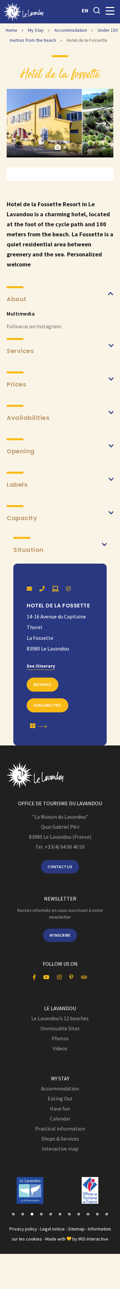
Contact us (60, 866)
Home (11, 30)
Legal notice (52, 1229)
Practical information (60, 1128)
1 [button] (13, 1214)
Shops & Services (60, 1138)
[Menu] (110, 11)
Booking (42, 684)
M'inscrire (60, 935)
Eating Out (60, 1098)
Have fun (60, 1108)
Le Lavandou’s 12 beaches (60, 1018)
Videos (60, 1048)
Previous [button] (19, 123)
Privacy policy (23, 1229)
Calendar (60, 1118)
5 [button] (50, 1214)
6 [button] (60, 1214)
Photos (60, 1038)
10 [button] (97, 1214)
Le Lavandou (60, 1008)
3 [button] (32, 1214)
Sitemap (76, 1229)
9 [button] (88, 1214)
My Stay (36, 30)
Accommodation (71, 30)
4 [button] (41, 1214)
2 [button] (22, 1214)
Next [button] (101, 123)
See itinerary (41, 666)
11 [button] (106, 1214)
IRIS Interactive (93, 1239)
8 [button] (78, 1214)
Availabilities (47, 705)
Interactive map (60, 1148)
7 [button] (69, 1214)
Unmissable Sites (60, 1028)
